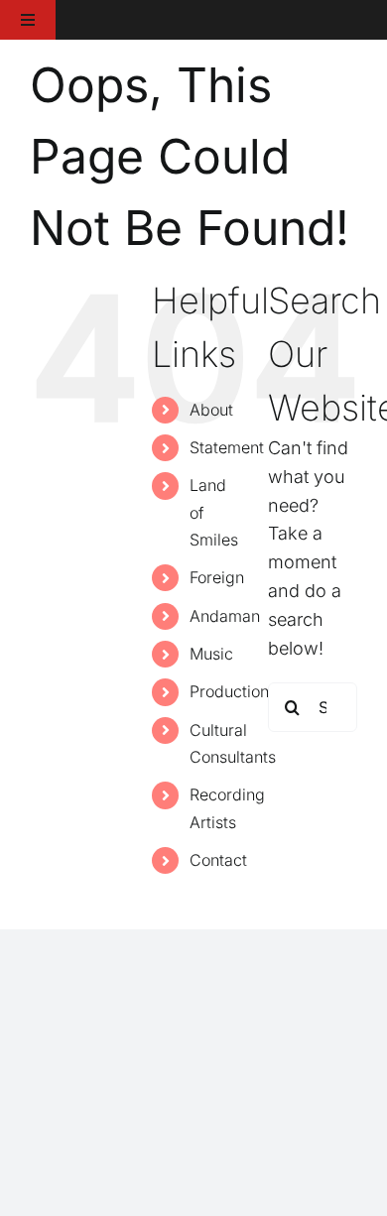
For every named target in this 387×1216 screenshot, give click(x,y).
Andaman (225, 616)
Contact (218, 860)
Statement (227, 447)
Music (211, 654)
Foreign (217, 577)
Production (229, 691)
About (211, 410)
